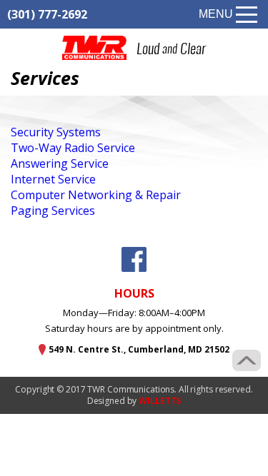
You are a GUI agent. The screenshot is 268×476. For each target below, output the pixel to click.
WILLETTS (160, 401)
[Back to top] (246, 360)
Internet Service (53, 179)
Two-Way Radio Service (73, 148)
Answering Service (60, 163)
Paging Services (53, 210)
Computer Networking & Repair (96, 195)
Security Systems (56, 132)
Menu (216, 14)
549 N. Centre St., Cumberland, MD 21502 (139, 349)
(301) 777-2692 (47, 14)
